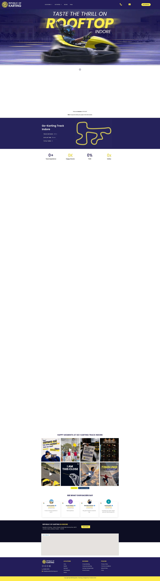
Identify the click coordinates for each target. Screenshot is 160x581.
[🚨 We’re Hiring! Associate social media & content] (50, 450)
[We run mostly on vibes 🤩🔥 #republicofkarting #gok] (70, 450)
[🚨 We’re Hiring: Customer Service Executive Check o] (89, 450)
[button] (85, 526)
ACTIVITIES (57, 4)
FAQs (71, 4)
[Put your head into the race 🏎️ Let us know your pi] (109, 450)
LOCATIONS (48, 4)
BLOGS (66, 4)
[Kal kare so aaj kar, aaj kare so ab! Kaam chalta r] (89, 474)
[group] (51, 509)
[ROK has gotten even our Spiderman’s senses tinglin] (109, 474)
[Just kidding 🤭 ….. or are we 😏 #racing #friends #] (70, 474)
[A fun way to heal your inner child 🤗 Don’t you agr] (50, 474)
